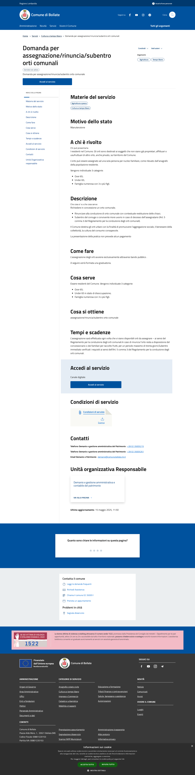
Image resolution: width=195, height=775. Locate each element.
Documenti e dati (27, 715)
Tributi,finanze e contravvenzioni (113, 691)
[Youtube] (135, 14)
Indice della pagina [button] (33, 92)
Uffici (22, 696)
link (123, 759)
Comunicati (142, 691)
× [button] (192, 746)
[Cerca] (172, 15)
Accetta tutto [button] (87, 764)
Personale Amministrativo (31, 710)
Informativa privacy (107, 739)
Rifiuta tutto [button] (108, 764)
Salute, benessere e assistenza (112, 696)
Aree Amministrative (29, 691)
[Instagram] (142, 14)
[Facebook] (128, 14)
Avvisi (140, 696)
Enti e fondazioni (27, 701)
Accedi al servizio (47, 81)
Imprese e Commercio (68, 696)
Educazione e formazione (109, 686)
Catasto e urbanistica (68, 701)
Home (25, 36)
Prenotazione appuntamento (71, 729)
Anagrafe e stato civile (69, 686)
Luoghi (140, 709)
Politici (23, 706)
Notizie (140, 686)
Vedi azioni (155, 48)
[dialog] (97, 759)
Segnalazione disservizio (70, 734)
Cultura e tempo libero (51, 36)
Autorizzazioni (104, 701)
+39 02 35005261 (135, 451)
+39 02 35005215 (135, 446)
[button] (97, 770)
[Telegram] (148, 14)
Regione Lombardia (28, 3)
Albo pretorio (104, 734)
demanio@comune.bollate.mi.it (112, 456)
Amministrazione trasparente (111, 729)
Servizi (35, 36)
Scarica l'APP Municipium (70, 739)
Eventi (140, 714)
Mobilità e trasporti (67, 706)
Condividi (142, 48)
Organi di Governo (28, 686)
